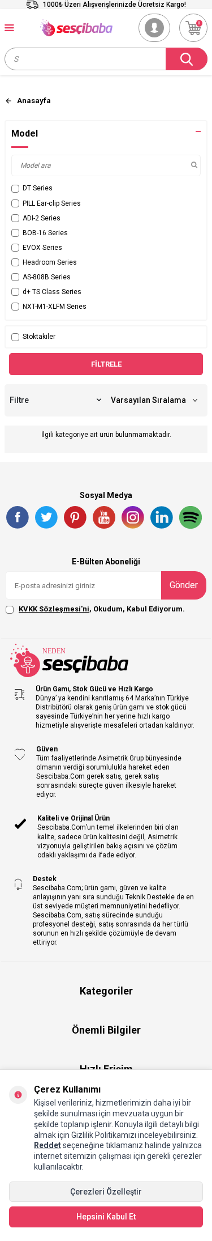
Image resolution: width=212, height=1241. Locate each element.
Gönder (184, 585)
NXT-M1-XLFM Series (54, 307)
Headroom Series (50, 262)
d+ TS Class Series (52, 292)
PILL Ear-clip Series (52, 203)
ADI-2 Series (41, 218)
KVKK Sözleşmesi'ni (54, 609)
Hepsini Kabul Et (106, 1216)
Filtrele (106, 364)
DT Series (38, 188)
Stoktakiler (39, 337)
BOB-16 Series (45, 233)
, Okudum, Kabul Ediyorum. (102, 609)
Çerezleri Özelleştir (106, 1191)
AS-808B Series (47, 277)
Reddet (47, 1145)
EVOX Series (42, 248)
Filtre (19, 400)
